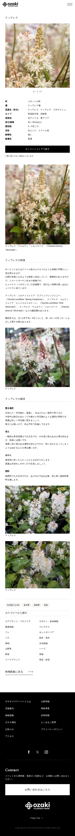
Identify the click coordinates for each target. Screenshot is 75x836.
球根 (41, 654)
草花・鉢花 (44, 659)
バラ (7, 638)
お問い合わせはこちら (37, 789)
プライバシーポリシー (51, 729)
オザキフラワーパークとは (18, 701)
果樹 (7, 643)
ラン (7, 632)
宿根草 (37, 605)
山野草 (8, 649)
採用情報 (45, 715)
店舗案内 (9, 708)
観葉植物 (9, 627)
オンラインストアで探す (37, 149)
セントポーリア (46, 632)
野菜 (7, 654)
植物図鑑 (9, 715)
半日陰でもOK (13, 605)
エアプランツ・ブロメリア (18, 621)
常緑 (46, 605)
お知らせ (9, 729)
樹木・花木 (44, 638)
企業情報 (45, 701)
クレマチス (44, 627)
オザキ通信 (10, 722)
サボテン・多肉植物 (48, 621)
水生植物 (43, 643)
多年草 (26, 605)
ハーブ (42, 649)
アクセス (9, 736)
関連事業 (45, 708)
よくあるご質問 (48, 722)
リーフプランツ (12, 659)
